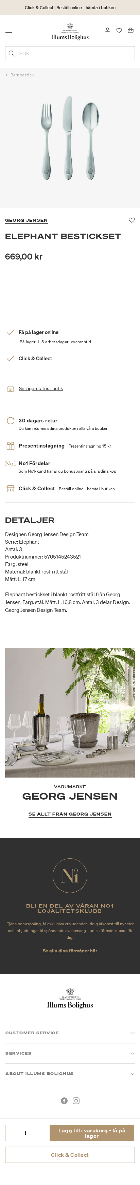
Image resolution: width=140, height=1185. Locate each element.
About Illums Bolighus (39, 1073)
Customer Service (32, 1033)
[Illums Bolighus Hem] (70, 31)
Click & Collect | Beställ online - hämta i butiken (70, 8)
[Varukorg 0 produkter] (131, 30)
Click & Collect (70, 1154)
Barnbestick (22, 75)
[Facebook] (64, 1100)
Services (18, 1053)
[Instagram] (76, 1100)
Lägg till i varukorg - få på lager (91, 1133)
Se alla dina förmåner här (70, 950)
